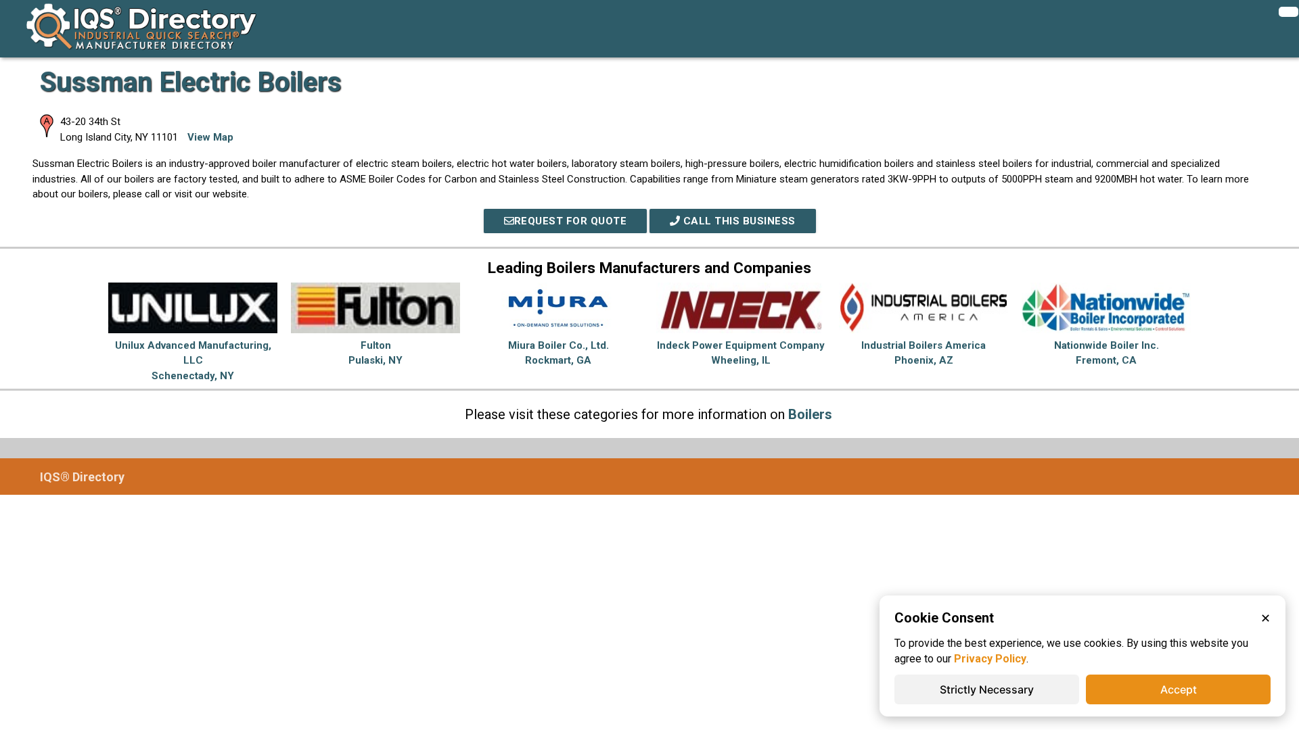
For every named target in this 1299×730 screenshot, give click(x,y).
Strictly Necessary (987, 689)
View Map (210, 137)
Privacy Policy (990, 658)
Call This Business (738, 221)
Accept (1178, 689)
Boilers (810, 414)
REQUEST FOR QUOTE (570, 221)
